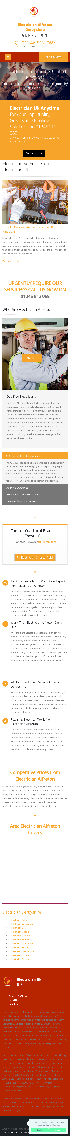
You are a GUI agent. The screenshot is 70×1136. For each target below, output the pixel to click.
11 (24, 91)
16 (42, 91)
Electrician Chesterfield (36, 557)
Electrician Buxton (20, 955)
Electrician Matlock (20, 931)
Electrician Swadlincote (22, 951)
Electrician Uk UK (9, 1132)
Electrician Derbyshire (21, 912)
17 (46, 91)
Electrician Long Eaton (22, 923)
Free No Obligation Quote (20, 501)
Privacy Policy (27, 1132)
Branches (13, 1004)
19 (35, 94)
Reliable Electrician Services (21, 494)
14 (35, 91)
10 (21, 91)
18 (49, 91)
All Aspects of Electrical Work (22, 456)
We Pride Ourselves (17, 487)
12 (28, 91)
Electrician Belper (19, 919)
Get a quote (53, 57)
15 (39, 91)
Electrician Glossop (20, 959)
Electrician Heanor (20, 947)
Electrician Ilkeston (20, 939)
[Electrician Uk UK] (7, 981)
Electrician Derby (19, 927)
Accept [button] (57, 1130)
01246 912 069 (38, 42)
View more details (11, 260)
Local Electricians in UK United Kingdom (35, 74)
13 (31, 91)
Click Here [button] (56, 1125)
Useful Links (14, 1000)
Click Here (32, 358)
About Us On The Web (19, 996)
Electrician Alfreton (20, 935)
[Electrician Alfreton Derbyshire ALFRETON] (35, 11)
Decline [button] (40, 1130)
